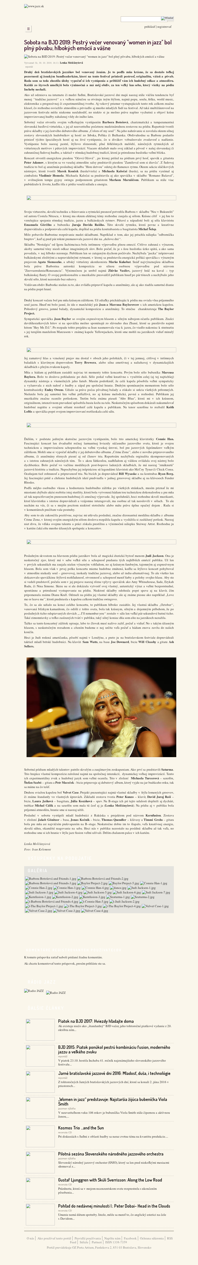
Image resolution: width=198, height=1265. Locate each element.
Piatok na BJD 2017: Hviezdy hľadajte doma (96, 1021)
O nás (30, 1238)
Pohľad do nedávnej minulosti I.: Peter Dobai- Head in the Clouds (114, 1206)
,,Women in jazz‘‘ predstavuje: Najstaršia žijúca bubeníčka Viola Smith (112, 1101)
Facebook (130, 1238)
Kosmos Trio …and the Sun (81, 1127)
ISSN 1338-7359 (116, 1242)
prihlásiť (149, 26)
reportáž (29, 66)
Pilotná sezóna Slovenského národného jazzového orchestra (110, 1153)
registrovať (164, 26)
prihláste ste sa (95, 963)
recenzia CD (65, 1132)
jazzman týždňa (67, 1108)
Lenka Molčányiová (71, 63)
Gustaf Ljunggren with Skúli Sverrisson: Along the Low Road (110, 1179)
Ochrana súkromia (152, 1238)
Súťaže (84, 1242)
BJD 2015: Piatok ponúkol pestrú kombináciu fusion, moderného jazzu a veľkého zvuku (114, 1049)
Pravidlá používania (88, 1238)
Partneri (97, 1242)
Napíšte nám (112, 1238)
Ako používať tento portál (54, 1238)
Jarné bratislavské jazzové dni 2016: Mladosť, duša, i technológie (114, 1073)
